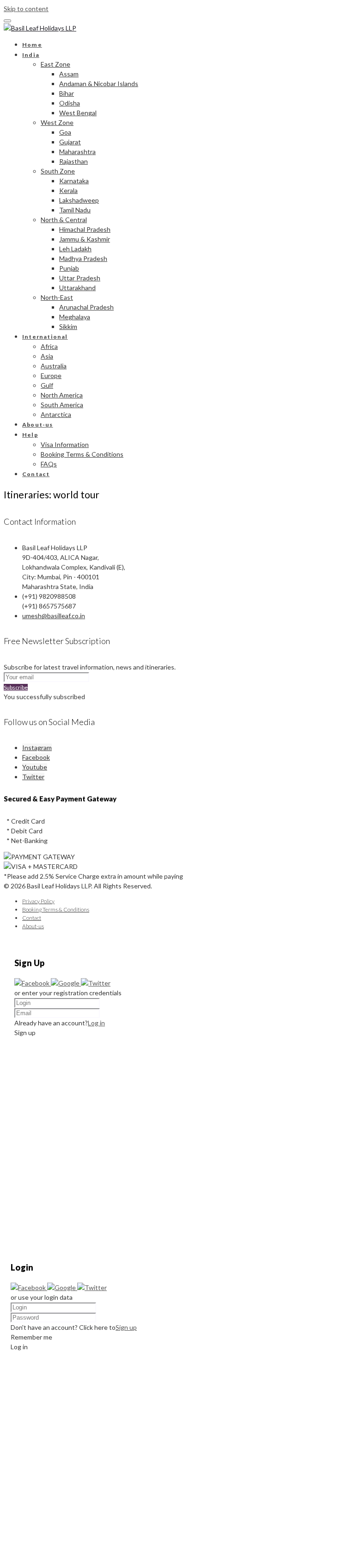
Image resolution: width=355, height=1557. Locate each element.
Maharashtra (77, 151)
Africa (49, 346)
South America (62, 405)
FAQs (49, 464)
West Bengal (78, 113)
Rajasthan (73, 161)
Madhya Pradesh (83, 258)
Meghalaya (74, 317)
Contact (35, 474)
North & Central (64, 219)
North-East (57, 297)
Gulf (47, 385)
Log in (96, 1023)
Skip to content (26, 8)
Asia (47, 356)
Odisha (69, 103)
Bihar (66, 93)
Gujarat (70, 142)
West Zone (57, 122)
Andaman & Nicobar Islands (98, 83)
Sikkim (68, 326)
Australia (54, 366)
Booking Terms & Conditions (82, 454)
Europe (51, 375)
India (30, 54)
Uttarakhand (77, 288)
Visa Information (65, 444)
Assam (69, 74)
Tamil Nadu (75, 210)
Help (30, 434)
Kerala (68, 190)
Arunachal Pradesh (86, 307)
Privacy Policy (38, 901)
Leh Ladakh (75, 249)
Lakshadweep (79, 200)
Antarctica (56, 414)
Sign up (126, 1327)
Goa (65, 132)
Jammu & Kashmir (84, 239)
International (45, 336)
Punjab (69, 268)
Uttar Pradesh (79, 278)
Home (32, 44)
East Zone (55, 64)
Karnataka (74, 181)
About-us (37, 424)
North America (62, 395)
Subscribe (16, 687)
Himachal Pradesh (84, 229)
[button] (32, 983)
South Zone (58, 171)
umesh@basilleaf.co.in (53, 616)
